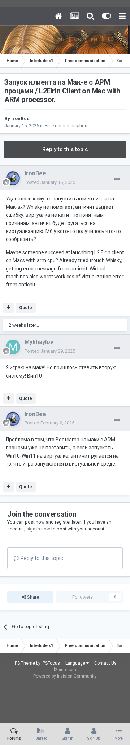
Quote (25, 307)
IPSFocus (51, 663)
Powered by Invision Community (65, 676)
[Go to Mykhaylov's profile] (13, 347)
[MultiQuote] (8, 308)
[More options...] (117, 179)
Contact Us (105, 663)
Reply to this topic (65, 149)
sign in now (38, 529)
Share (32, 597)
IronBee (20, 118)
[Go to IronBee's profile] (13, 178)
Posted (50, 182)
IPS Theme (24, 663)
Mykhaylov (39, 342)
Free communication (66, 125)
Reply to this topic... (42, 558)
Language (75, 663)
